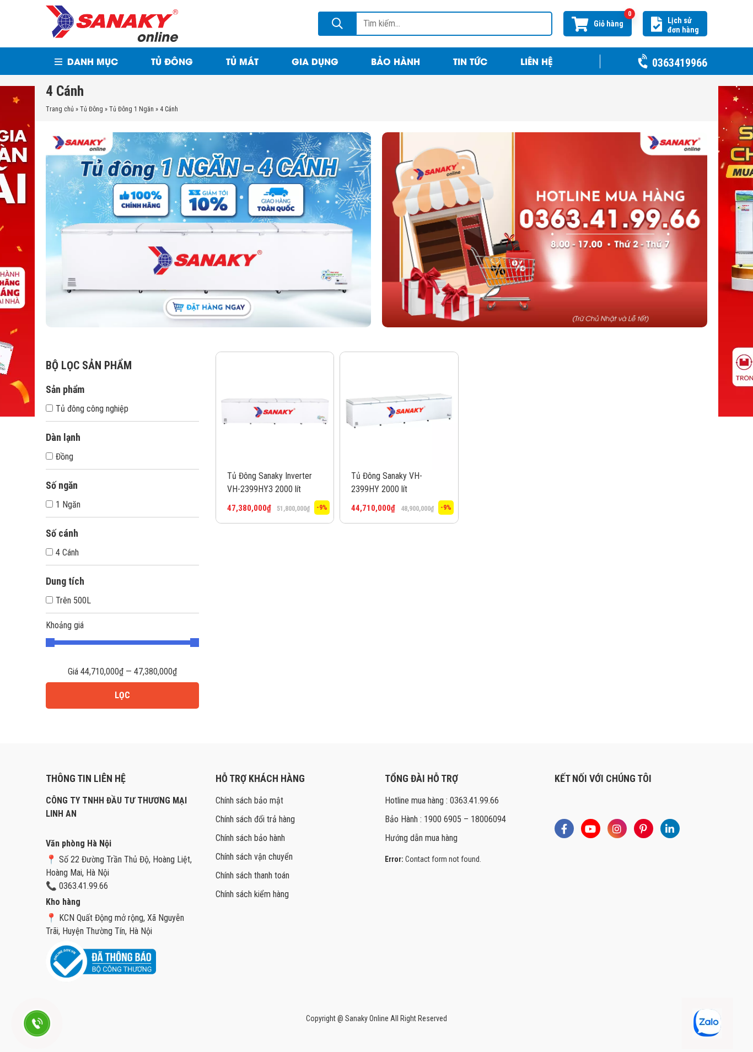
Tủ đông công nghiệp (92, 408)
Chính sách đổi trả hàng (255, 819)
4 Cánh (67, 552)
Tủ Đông (172, 61)
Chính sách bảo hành (250, 838)
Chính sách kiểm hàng (252, 894)
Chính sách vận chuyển (254, 856)
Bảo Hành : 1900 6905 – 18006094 (445, 819)
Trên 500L (73, 600)
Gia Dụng (315, 61)
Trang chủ (60, 109)
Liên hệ (536, 61)
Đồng (64, 456)
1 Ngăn (68, 504)
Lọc (122, 695)
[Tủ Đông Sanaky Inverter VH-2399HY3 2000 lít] (275, 410)
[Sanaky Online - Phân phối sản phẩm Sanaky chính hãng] (112, 23)
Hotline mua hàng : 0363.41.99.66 (442, 800)
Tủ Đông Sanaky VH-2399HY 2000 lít (386, 482)
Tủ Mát (242, 61)
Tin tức (470, 61)
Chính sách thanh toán (252, 875)
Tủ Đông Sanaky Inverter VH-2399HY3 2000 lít (269, 482)
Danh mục (91, 61)
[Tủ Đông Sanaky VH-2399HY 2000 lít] (399, 410)
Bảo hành (395, 61)
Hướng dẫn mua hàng (421, 838)
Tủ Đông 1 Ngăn (131, 109)
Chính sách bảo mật (249, 800)
